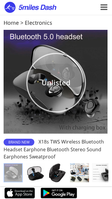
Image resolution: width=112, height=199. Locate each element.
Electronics (38, 22)
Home (11, 22)
